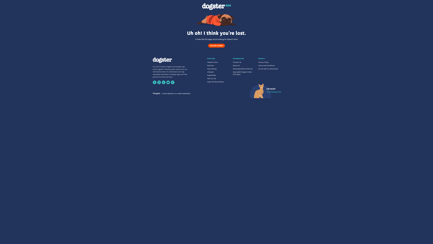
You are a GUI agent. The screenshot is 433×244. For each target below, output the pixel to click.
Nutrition (210, 66)
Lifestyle (210, 72)
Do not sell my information (268, 69)
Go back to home (216, 46)
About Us (236, 66)
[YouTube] (168, 82)
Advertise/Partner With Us (243, 69)
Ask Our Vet (211, 78)
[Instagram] (159, 82)
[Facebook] (154, 82)
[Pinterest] (172, 82)
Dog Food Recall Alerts (215, 82)
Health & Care (212, 62)
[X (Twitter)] (163, 82)
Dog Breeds (211, 75)
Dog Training (211, 69)
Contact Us (237, 62)
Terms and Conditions (266, 66)
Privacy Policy (263, 62)
